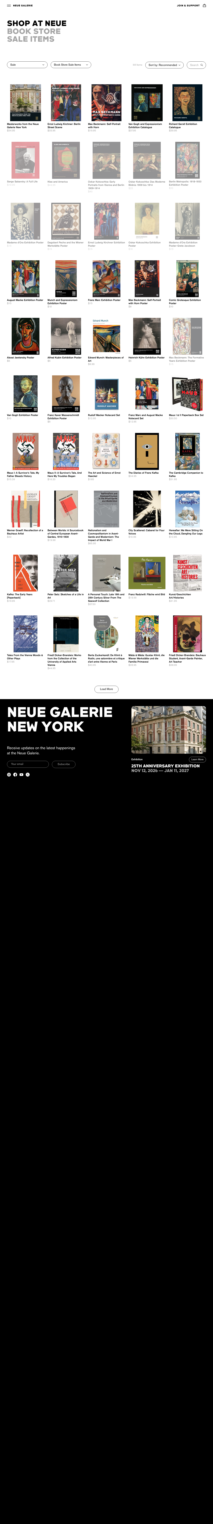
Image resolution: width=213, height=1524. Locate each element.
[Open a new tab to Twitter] (28, 775)
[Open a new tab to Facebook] (15, 775)
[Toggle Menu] (8, 5)
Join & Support (188, 6)
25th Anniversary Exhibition (165, 766)
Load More (106, 689)
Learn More (197, 759)
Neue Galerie (23, 6)
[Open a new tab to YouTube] (21, 775)
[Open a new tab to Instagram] (9, 775)
